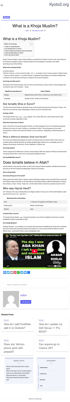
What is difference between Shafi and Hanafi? (18, 51)
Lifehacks (43, 373)
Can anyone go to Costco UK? (49, 346)
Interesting (44, 367)
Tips (41, 386)
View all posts (26, 302)
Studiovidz (38, 399)
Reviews (6, 17)
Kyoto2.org (59, 4)
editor (27, 30)
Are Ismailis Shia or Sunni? (13, 49)
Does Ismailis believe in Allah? (14, 53)
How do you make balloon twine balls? (18, 373)
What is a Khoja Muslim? (12, 47)
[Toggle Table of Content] (30, 44)
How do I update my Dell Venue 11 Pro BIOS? (50, 327)
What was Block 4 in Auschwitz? (16, 375)
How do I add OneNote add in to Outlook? (17, 326)
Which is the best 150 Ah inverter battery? (18, 371)
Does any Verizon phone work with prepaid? (14, 347)
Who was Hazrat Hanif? (12, 55)
